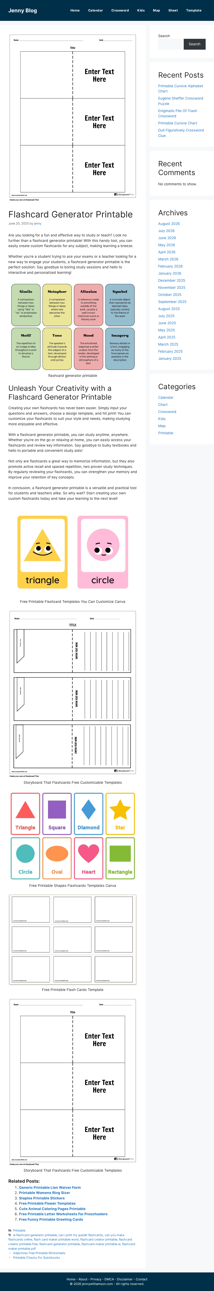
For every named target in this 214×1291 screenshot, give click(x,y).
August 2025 (169, 309)
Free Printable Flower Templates (47, 1203)
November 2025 (171, 287)
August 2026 (169, 224)
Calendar (95, 10)
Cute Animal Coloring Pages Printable (52, 1209)
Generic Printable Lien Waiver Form (50, 1187)
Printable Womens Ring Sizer (44, 1193)
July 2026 (166, 231)
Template (193, 10)
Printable (19, 1230)
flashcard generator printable (59, 1244)
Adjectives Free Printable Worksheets (39, 1253)
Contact (141, 1279)
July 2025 (166, 316)
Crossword (120, 10)
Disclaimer (125, 1279)
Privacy (95, 1279)
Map (156, 10)
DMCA (109, 1279)
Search (164, 36)
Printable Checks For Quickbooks (36, 1257)
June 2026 (167, 238)
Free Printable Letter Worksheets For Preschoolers (63, 1214)
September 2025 (172, 302)
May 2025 (166, 330)
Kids (141, 10)
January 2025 (169, 358)
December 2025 (171, 280)
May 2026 (166, 245)
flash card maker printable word (56, 1239)
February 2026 (170, 266)
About (83, 1279)
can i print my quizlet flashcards (81, 1235)
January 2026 (169, 273)
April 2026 (167, 252)
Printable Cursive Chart (177, 123)
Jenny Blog (22, 10)
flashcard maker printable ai (101, 1244)
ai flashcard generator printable (35, 1235)
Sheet (173, 10)
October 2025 (169, 295)
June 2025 (167, 323)
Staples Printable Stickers (42, 1198)
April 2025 (166, 337)
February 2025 (170, 351)
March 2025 (168, 344)
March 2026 (168, 259)
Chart (163, 405)
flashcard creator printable (98, 1239)
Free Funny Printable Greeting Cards (51, 1219)
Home (75, 10)
